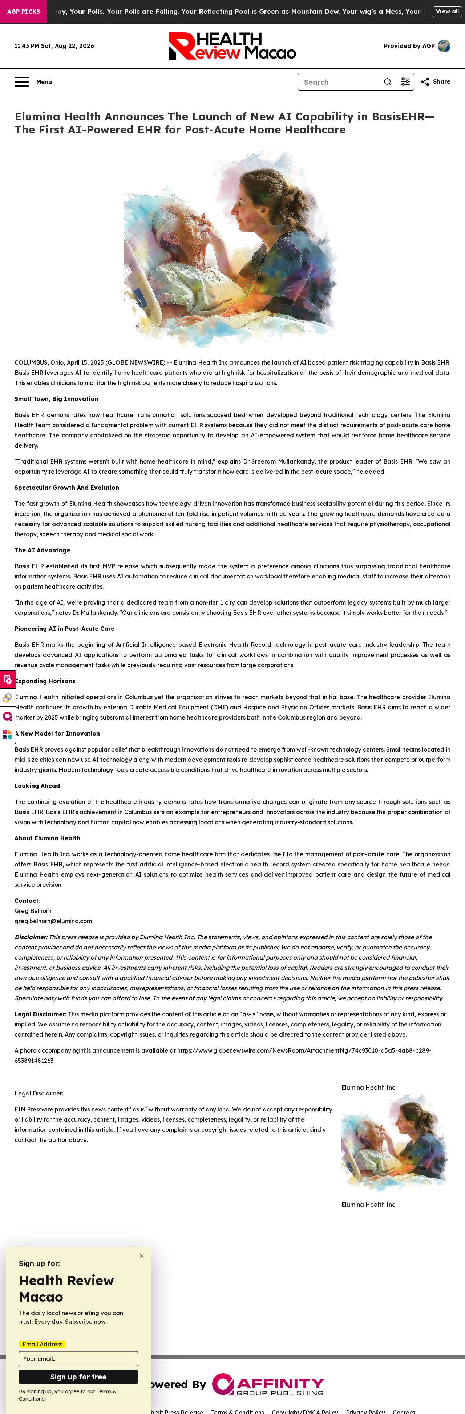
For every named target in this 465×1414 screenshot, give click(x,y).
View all (447, 11)
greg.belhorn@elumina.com (53, 921)
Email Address (42, 1344)
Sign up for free (78, 1376)
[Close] (141, 1256)
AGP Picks (23, 11)
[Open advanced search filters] (405, 81)
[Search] (387, 81)
